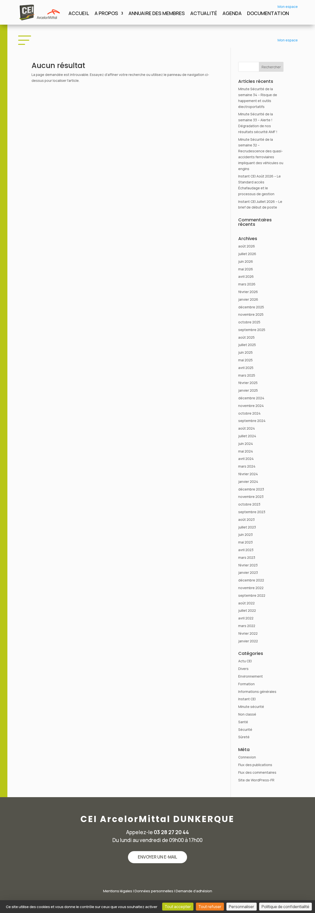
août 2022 (246, 603)
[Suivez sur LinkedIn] (157, 875)
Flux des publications (255, 764)
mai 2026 (245, 269)
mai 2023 (245, 542)
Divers (243, 668)
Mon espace (288, 6)
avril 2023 (245, 549)
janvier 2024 (248, 481)
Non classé (247, 714)
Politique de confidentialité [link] (285, 906)
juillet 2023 (247, 527)
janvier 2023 (248, 572)
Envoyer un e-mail (157, 857)
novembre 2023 (251, 496)
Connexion (247, 757)
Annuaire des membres (156, 14)
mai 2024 (245, 451)
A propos (106, 14)
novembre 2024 (251, 405)
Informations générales (257, 691)
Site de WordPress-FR (256, 780)
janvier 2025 (248, 390)
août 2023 (246, 519)
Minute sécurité (251, 706)
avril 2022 (245, 618)
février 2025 (248, 382)
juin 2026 (245, 261)
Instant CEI (247, 699)
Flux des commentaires (257, 772)
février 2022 (248, 633)
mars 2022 (246, 625)
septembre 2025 (251, 329)
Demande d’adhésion (194, 891)
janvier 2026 (248, 299)
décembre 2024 (251, 398)
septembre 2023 (251, 511)
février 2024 (248, 474)
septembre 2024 (252, 420)
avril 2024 (246, 458)
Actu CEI (245, 661)
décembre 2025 (251, 307)
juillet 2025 (247, 344)
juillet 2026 (247, 253)
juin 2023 (245, 534)
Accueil (78, 14)
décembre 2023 (251, 489)
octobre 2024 (249, 413)
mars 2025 (246, 375)
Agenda (232, 14)
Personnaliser (241, 906)
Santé (243, 722)
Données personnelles (154, 891)
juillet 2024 (247, 436)
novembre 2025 (251, 314)
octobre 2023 (249, 504)
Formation (246, 684)
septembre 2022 (251, 595)
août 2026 (246, 246)
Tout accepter (178, 906)
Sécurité (245, 729)
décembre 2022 (251, 580)
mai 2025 (245, 360)
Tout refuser (209, 906)
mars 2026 (246, 284)
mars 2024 (246, 466)
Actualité (203, 14)
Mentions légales (117, 891)
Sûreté (244, 737)
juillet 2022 (247, 610)
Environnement (250, 676)
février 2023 (248, 565)
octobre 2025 (249, 322)
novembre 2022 (251, 587)
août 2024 (246, 428)
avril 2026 (246, 276)
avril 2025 (245, 367)
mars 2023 (246, 557)
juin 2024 (245, 443)
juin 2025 (245, 352)
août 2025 (246, 337)
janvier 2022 (248, 641)
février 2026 (248, 291)
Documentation (268, 14)
